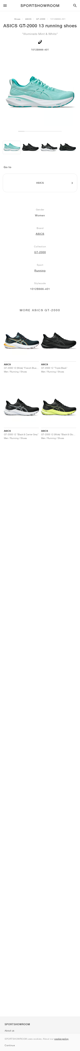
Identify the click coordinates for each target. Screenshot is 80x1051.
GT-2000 (40, 19)
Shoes (17, 19)
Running (40, 270)
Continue (10, 1045)
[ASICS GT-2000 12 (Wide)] (30, 147)
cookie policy (61, 1038)
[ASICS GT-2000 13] (12, 147)
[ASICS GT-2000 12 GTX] (67, 147)
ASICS (28, 19)
